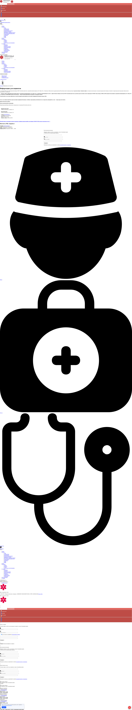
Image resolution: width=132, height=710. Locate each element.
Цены (3, 62)
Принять (4, 707)
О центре (3, 68)
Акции (5, 64)
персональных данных (16, 634)
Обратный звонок (5, 77)
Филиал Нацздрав (7, 72)
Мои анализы (4, 75)
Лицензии (6, 70)
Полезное (3, 63)
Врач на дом (4, 76)
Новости (5, 65)
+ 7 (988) (3, 695)
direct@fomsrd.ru (7, 114)
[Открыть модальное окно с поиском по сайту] (1, 24)
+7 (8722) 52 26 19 (3, 79)
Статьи (5, 66)
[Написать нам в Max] (2, 83)
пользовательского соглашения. (65, 144)
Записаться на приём (3, 54)
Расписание (2, 20)
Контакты (6, 69)
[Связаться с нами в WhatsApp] (2, 81)
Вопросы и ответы (7, 71)
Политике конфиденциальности (7, 705)
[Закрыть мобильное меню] (15, 59)
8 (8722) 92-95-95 (7, 125)
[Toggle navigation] (2, 24)
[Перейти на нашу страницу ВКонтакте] (2, 84)
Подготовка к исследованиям (9, 67)
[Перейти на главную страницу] (7, 59)
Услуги (3, 61)
